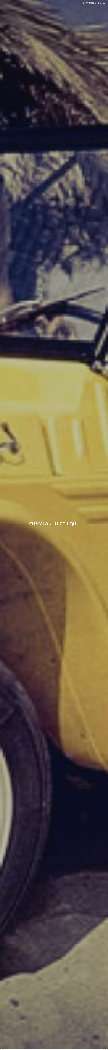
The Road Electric (90, 2)
